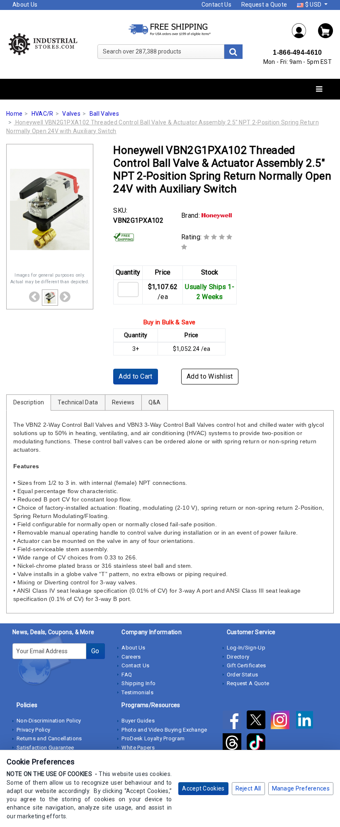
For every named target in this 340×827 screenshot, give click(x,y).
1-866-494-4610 (297, 52)
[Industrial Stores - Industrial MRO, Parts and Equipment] (42, 44)
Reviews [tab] (123, 402)
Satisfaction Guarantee (45, 747)
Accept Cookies (203, 788)
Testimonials (137, 692)
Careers (131, 657)
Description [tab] (28, 402)
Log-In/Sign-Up (246, 648)
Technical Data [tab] (78, 402)
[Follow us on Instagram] (283, 721)
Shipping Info (138, 683)
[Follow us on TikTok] (258, 744)
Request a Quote (264, 4)
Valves (71, 113)
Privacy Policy (33, 730)
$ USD (313, 4)
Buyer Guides (138, 721)
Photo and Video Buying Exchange (164, 730)
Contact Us (216, 4)
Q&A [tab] (154, 402)
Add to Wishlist (210, 376)
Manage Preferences (301, 788)
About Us (24, 4)
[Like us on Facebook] (235, 721)
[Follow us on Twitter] (259, 721)
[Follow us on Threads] (235, 744)
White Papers (138, 747)
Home (14, 113)
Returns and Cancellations (49, 738)
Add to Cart (135, 376)
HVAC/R (42, 113)
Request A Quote (248, 683)
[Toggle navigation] (319, 89)
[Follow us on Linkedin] (306, 721)
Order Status (242, 674)
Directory (238, 657)
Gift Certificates (246, 665)
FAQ (126, 674)
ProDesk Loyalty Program (153, 738)
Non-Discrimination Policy (49, 721)
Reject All (248, 788)
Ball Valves (104, 113)
